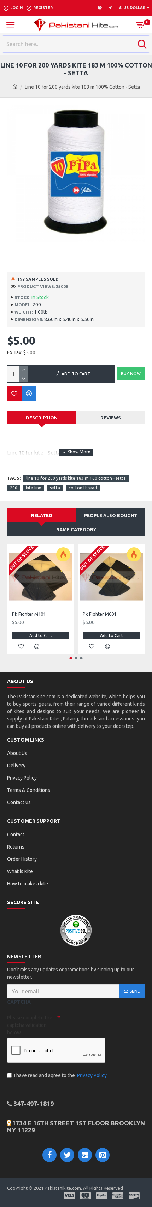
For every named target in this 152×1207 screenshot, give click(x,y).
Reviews (110, 417)
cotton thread (83, 487)
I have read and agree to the (60, 1075)
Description (42, 417)
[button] (71, 658)
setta (55, 487)
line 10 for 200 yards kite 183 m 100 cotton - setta (76, 478)
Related (41, 515)
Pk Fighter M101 (29, 613)
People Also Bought (110, 515)
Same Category (76, 529)
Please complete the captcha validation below (29, 1025)
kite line (33, 487)
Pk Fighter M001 (99, 613)
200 (13, 487)
